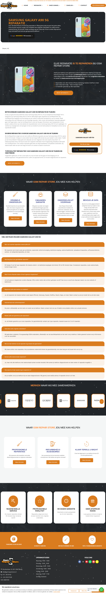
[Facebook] (79, 561)
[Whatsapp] (90, 561)
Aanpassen (74, 590)
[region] (53, 589)
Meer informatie (63, 92)
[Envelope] (93, 561)
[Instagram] (83, 561)
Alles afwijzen (85, 590)
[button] (102, 401)
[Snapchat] (97, 561)
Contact (84, 5)
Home (26, 5)
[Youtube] (86, 561)
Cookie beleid (56, 591)
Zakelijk (69, 5)
